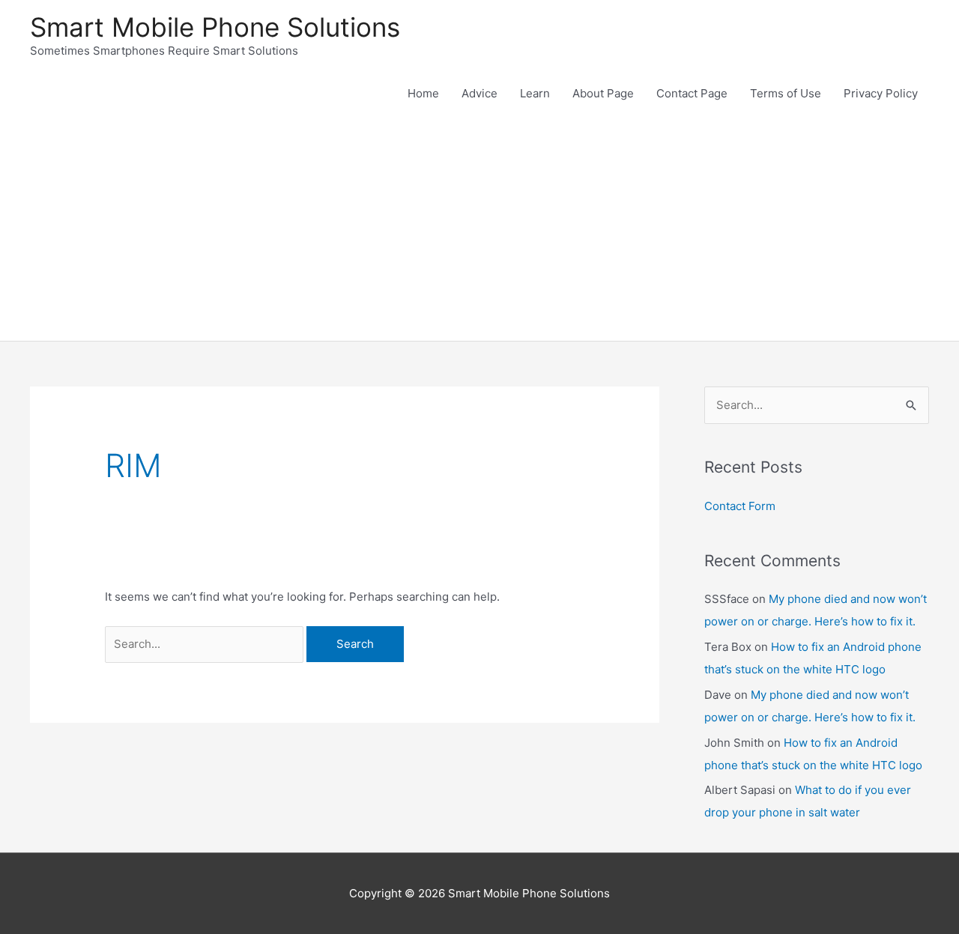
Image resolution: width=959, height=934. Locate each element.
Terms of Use (785, 93)
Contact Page (691, 93)
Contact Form (739, 506)
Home (423, 93)
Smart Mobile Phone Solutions (215, 27)
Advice (479, 93)
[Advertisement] (479, 228)
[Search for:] (205, 644)
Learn (535, 93)
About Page (603, 93)
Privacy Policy (881, 93)
